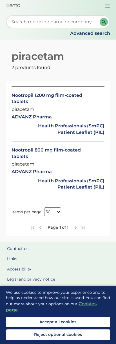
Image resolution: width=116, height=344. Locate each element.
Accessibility (19, 269)
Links (12, 258)
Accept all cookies (57, 321)
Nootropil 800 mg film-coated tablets (46, 153)
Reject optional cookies (58, 334)
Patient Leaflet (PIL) (80, 132)
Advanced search (90, 33)
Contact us (17, 248)
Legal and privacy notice (31, 279)
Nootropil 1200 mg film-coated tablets (47, 98)
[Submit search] (104, 22)
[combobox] (54, 22)
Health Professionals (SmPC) (71, 126)
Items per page (26, 211)
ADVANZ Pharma (32, 117)
